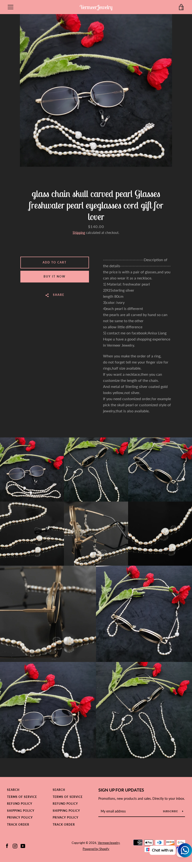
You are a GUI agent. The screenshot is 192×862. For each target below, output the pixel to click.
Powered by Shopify (96, 849)
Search (13, 790)
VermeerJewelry (96, 7)
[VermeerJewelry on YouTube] (23, 845)
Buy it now (55, 276)
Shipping (79, 233)
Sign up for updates (121, 789)
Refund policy (19, 803)
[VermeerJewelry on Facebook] (7, 845)
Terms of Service (22, 797)
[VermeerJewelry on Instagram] (15, 845)
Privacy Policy (20, 817)
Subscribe (171, 811)
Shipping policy (20, 810)
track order (18, 824)
